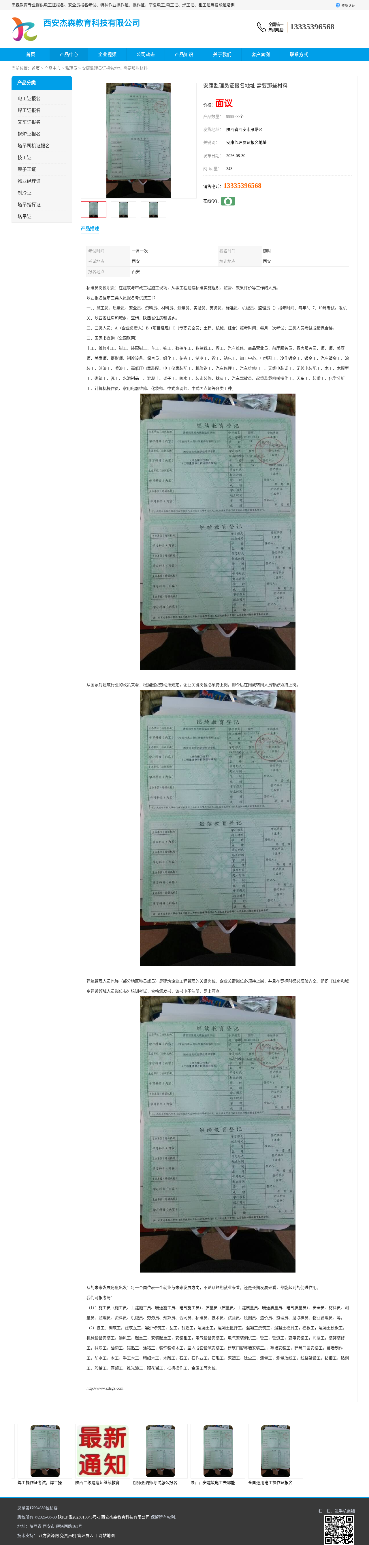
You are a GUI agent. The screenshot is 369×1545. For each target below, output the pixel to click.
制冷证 (24, 192)
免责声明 (68, 1535)
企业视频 (107, 54)
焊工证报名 (29, 110)
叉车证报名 (29, 122)
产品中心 (69, 54)
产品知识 (184, 54)
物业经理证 (29, 181)
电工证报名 (29, 98)
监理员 (71, 68)
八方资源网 (49, 1535)
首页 (30, 54)
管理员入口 (87, 1535)
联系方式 (299, 54)
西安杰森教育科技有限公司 (125, 1517)
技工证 (24, 157)
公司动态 (145, 54)
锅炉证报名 (29, 133)
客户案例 (260, 54)
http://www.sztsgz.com (104, 1388)
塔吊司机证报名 (34, 145)
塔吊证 (24, 216)
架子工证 (27, 169)
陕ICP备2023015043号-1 (79, 1517)
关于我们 (222, 54)
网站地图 (107, 1535)
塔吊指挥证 (29, 204)
